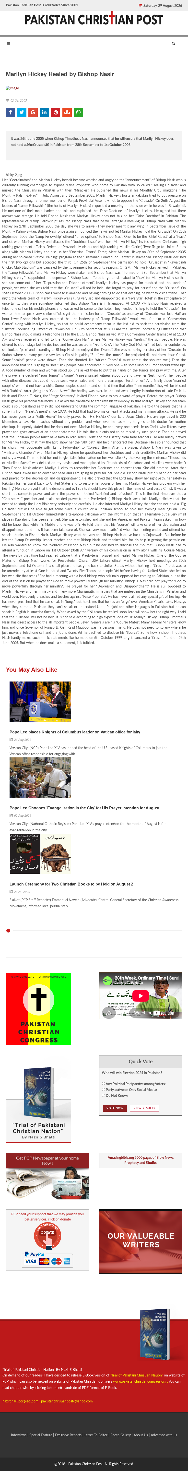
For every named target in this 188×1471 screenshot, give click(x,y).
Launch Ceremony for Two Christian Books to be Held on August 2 (71, 884)
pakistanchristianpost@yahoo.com (67, 1401)
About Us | (142, 1435)
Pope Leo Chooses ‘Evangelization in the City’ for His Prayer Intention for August (84, 808)
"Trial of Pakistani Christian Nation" (137, 1375)
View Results (144, 1108)
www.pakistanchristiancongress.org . (140, 1381)
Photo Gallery (120, 1435)
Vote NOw (114, 1108)
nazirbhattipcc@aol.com (20, 1401)
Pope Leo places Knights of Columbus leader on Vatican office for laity (75, 732)
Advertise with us (164, 1435)
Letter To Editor (96, 1435)
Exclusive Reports (68, 1435)
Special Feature (41, 1435)
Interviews (19, 1435)
